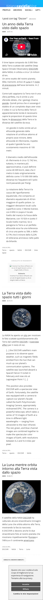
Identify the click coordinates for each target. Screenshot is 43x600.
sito (25, 335)
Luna (28, 81)
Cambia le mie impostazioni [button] (25, 594)
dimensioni (16, 119)
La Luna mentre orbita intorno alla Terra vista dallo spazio (19, 468)
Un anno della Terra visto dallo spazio (17, 26)
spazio (11, 250)
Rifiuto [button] (26, 589)
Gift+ (37, 10)
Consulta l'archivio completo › (14, 559)
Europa (32, 537)
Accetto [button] (25, 584)
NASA (20, 250)
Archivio (17, 10)
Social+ (29, 10)
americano (29, 540)
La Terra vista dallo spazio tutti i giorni (16, 295)
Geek (4, 32)
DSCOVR (33, 68)
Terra (4, 250)
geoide (5, 103)
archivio (32, 19)
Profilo (6, 10)
